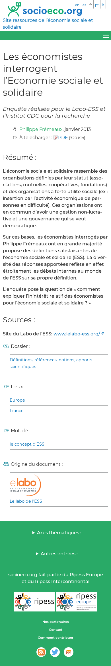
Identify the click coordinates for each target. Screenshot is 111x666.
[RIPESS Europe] (76, 601)
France (17, 410)
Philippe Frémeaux (41, 129)
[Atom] (41, 652)
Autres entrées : (59, 553)
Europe (17, 400)
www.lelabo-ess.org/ (77, 334)
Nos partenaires (55, 622)
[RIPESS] (34, 601)
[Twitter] (55, 652)
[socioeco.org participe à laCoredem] (68, 652)
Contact (55, 630)
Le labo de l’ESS (26, 501)
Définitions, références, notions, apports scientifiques (51, 363)
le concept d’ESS (27, 444)
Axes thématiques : (59, 532)
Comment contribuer (55, 638)
